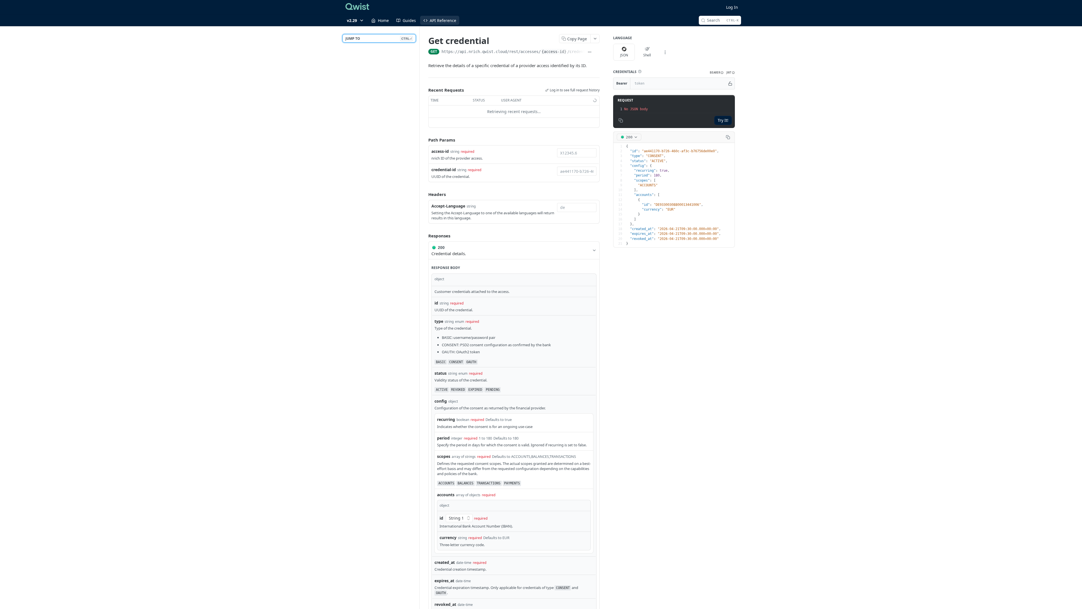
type (438, 321)
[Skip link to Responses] (424, 236)
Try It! (723, 120)
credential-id (443, 169)
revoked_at (445, 604)
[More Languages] (665, 52)
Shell (647, 55)
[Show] (730, 83)
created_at (444, 562)
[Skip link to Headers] (424, 194)
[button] (639, 71)
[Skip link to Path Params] (424, 140)
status (440, 373)
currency (448, 537)
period (443, 438)
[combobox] (577, 152)
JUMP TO (378, 38)
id (436, 303)
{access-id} (554, 51)
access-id (440, 151)
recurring (446, 419)
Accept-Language (448, 206)
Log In (732, 7)
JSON (624, 55)
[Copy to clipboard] (597, 52)
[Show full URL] (589, 52)
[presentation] (679, 109)
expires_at (444, 580)
